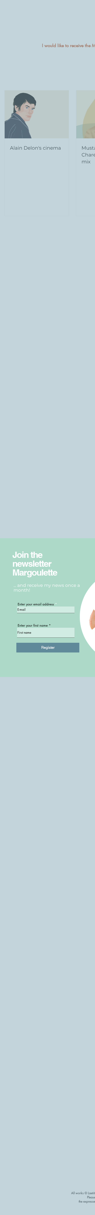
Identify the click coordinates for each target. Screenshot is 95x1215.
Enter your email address (36, 604)
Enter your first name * (34, 625)
